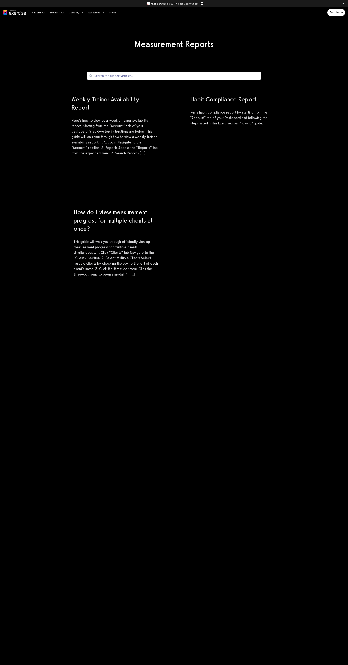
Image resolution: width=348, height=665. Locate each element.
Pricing (113, 12)
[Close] (343, 3)
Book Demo (336, 12)
